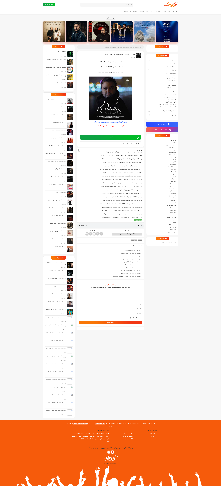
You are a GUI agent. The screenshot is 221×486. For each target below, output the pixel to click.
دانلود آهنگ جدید (117, 62)
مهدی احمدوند (172, 227)
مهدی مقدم (125, 144)
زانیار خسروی (173, 183)
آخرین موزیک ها (127, 436)
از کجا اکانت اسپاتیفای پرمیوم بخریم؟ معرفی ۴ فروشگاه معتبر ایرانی (90, 433)
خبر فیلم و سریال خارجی (170, 97)
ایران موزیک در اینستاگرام (160, 130)
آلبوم (173, 61)
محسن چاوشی (172, 208)
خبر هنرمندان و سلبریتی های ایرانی (167, 104)
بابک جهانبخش (172, 152)
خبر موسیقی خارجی (171, 102)
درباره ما (153, 436)
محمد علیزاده (173, 215)
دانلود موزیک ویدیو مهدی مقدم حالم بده (131, 273)
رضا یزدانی (173, 179)
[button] (149, 61)
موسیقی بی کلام (172, 85)
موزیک (132, 47)
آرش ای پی (173, 140)
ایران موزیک (138, 47)
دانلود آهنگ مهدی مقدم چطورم (133, 250)
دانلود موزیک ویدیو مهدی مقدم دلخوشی (131, 253)
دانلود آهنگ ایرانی (171, 78)
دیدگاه (139, 290)
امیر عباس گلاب (172, 147)
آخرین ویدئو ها (128, 439)
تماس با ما (157, 11)
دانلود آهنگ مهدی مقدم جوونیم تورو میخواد (130, 259)
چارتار (175, 162)
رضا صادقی (173, 176)
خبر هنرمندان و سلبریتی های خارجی (167, 107)
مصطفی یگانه (172, 225)
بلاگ (173, 92)
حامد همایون (173, 164)
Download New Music (101, 67)
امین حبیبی (173, 150)
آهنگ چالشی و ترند (171, 73)
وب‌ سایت (138, 313)
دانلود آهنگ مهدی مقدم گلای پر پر (132, 262)
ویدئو (173, 115)
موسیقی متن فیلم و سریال (169, 87)
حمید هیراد (173, 171)
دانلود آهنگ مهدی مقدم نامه (134, 256)
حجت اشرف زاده (172, 167)
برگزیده (140, 240)
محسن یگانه (173, 210)
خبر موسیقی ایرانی (171, 99)
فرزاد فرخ (174, 198)
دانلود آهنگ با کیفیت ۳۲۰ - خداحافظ (110, 137)
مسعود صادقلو (172, 220)
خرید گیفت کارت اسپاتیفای (169, 242)
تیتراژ (174, 75)
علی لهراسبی (173, 193)
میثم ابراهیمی (172, 229)
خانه (174, 11)
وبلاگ (140, 11)
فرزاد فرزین (173, 200)
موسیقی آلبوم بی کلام (170, 66)
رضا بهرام (174, 174)
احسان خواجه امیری (171, 145)
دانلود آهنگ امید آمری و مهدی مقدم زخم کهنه (129, 270)
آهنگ (173, 70)
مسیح (174, 222)
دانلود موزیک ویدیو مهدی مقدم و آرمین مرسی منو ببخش (127, 276)
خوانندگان (166, 11)
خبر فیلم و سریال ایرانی (170, 95)
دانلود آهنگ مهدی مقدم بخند (133, 268)
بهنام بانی (173, 157)
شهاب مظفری (172, 191)
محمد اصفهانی (172, 212)
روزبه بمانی (173, 181)
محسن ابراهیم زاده (171, 205)
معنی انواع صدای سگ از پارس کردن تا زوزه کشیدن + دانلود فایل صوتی (90, 436)
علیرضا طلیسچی (172, 196)
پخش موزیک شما (49, 4)
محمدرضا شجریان (171, 217)
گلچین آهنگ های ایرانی (129, 11)
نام (140, 304)
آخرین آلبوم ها (128, 433)
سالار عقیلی (173, 186)
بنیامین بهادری (172, 155)
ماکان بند (174, 203)
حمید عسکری (173, 169)
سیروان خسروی (172, 188)
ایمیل (139, 309)
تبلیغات (148, 11)
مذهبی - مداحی (172, 64)
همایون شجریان (172, 232)
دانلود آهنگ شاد (172, 80)
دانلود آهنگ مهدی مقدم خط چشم (132, 265)
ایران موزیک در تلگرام (160, 124)
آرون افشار (173, 142)
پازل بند (174, 159)
